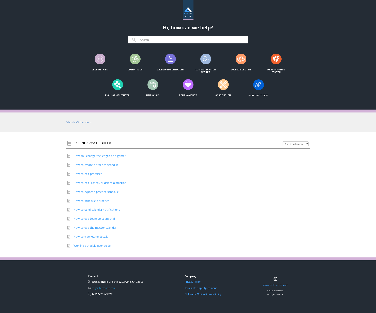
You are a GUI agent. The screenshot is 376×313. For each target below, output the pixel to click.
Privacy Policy (193, 282)
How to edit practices (87, 174)
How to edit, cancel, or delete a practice (99, 183)
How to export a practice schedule (96, 192)
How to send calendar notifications (96, 209)
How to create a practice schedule (95, 165)
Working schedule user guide (92, 245)
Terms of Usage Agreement (201, 288)
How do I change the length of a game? (99, 156)
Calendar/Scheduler (77, 122)
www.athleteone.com (275, 285)
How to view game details (90, 236)
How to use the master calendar (94, 227)
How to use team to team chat (94, 218)
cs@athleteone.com (104, 288)
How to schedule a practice (91, 201)
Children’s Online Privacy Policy (203, 294)
